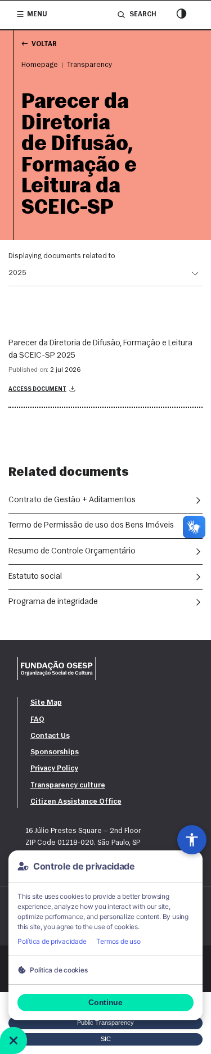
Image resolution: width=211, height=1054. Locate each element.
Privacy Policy (54, 768)
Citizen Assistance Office (76, 801)
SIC (106, 1038)
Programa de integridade (53, 602)
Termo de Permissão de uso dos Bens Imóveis (91, 525)
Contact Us (50, 736)
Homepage (39, 65)
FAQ (37, 719)
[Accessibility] (191, 839)
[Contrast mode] (181, 15)
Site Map (46, 702)
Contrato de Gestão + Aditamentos (72, 500)
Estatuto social (35, 577)
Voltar (44, 44)
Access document (37, 389)
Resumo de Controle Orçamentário (72, 551)
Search (142, 14)
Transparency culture (67, 785)
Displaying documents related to (61, 256)
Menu (37, 14)
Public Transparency (105, 1022)
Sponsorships (54, 752)
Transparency (89, 65)
